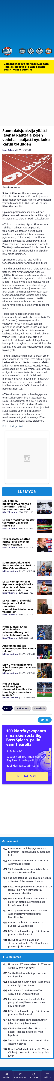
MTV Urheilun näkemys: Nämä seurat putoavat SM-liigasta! (19, 667)
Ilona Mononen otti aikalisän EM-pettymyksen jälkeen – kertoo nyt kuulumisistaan (27, 1002)
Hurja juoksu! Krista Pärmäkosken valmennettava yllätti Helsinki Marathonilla (16, 631)
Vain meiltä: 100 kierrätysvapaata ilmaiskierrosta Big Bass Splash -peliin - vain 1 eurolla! (26, 66)
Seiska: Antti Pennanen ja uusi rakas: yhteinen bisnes (29, 1042)
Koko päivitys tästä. (13, 426)
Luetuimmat (13, 957)
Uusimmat (12, 841)
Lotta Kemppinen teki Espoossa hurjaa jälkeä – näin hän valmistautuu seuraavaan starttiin (17, 586)
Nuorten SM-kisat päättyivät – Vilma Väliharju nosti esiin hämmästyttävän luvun (29, 1052)
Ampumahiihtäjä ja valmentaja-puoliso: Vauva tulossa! (19, 648)
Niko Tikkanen (9, 512)
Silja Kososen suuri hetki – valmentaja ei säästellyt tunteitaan (29, 983)
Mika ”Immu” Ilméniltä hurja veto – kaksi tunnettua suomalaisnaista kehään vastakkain (27, 902)
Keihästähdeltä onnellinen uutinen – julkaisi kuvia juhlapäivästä (28, 1021)
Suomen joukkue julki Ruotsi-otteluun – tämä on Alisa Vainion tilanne (18, 565)
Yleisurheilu (39, 708)
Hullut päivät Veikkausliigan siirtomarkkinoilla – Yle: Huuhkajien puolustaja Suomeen (17, 689)
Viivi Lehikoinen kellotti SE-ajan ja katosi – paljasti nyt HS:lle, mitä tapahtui (27, 1032)
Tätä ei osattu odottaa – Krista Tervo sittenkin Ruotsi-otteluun (17, 541)
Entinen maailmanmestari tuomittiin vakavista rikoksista (18, 522)
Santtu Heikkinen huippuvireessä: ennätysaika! (27, 974)
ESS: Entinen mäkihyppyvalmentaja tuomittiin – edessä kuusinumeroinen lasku (17, 505)
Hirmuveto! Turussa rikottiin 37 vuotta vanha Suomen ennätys (29, 966)
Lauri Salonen (9, 150)
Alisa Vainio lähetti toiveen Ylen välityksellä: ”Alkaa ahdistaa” (25, 992)
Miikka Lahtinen (10, 571)
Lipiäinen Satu (22, 708)
